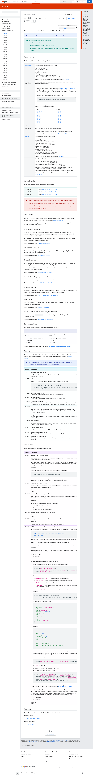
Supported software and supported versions (60, 346)
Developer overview (73, 754)
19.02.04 (38, 115)
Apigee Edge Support (49, 45)
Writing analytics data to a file (45, 272)
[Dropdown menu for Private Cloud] (30, 1)
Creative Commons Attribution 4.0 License (60, 740)
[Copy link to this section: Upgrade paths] (36, 181)
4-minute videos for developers (76, 756)
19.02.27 (59, 118)
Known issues (38, 174)
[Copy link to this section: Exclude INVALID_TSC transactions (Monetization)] (58, 312)
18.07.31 (38, 122)
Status (46, 758)
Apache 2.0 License (33, 741)
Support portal (48, 761)
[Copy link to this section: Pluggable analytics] (37, 260)
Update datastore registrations (65, 686)
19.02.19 (38, 114)
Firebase (53, 767)
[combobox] (67, 1)
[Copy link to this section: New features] (35, 215)
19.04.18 (59, 115)
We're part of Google (26, 754)
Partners (23, 758)
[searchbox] (10, 12)
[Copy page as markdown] (32, 21)
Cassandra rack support (44, 255)
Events (22, 756)
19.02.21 (59, 119)
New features (66, 79)
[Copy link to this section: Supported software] (38, 324)
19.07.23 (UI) (39, 111)
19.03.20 (59, 117)
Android (39, 767)
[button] (10, 25)
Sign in (89, 1)
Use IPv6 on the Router (43, 307)
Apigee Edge (15, 1)
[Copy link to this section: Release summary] (38, 57)
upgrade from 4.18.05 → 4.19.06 (49, 192)
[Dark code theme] (75, 98)
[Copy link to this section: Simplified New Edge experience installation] (53, 277)
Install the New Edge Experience (46, 283)
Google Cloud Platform (63, 767)
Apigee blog (72, 758)
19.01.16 (59, 122)
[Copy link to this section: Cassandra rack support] (40, 248)
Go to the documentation (66, 28)
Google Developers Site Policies (52, 741)
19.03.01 (38, 112)
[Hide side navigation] (17, 773)
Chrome (46, 767)
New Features (28, 65)
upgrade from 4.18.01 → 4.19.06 (49, 194)
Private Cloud (25, 1)
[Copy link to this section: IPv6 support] (33, 300)
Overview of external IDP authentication (48, 295)
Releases (36, 1)
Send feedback (72, 18)
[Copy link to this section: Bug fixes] (32, 351)
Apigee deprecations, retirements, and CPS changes (59, 133)
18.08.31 (38, 121)
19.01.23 (38, 117)
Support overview (49, 756)
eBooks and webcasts (26, 761)
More (43, 1)
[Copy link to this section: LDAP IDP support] (37, 287)
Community (48, 754)
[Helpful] (73, 14)
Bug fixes (61, 156)
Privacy (23, 773)
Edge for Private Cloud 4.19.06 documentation (41, 42)
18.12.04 (38, 119)
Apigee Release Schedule (49, 48)
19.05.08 (59, 114)
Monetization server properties (45, 319)
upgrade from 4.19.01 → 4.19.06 (49, 189)
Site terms (28, 773)
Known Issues (28, 158)
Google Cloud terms (36, 773)
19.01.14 (38, 118)
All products (73, 767)
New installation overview (33, 718)
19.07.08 (59, 111)
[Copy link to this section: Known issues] (35, 445)
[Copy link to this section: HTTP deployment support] (42, 229)
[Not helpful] (76, 14)
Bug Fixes (27, 136)
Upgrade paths (31, 724)
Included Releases (58, 220)
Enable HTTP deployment (44, 243)
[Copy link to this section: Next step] (32, 709)
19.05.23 (59, 112)
